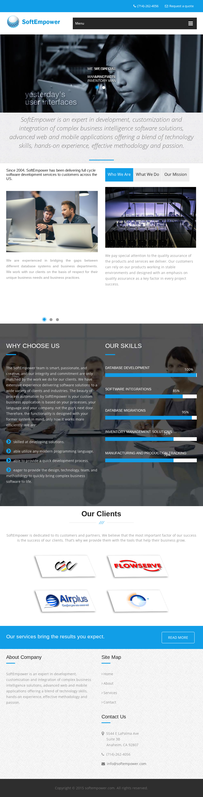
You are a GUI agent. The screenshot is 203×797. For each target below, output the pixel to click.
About (108, 683)
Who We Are (119, 174)
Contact (109, 702)
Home (108, 674)
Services (110, 692)
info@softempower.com (125, 763)
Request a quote (181, 6)
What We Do (147, 174)
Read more (178, 637)
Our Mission (175, 174)
